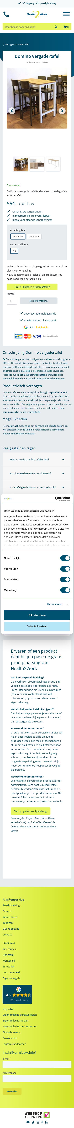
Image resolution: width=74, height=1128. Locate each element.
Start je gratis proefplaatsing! (30, 811)
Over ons (9, 943)
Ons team (8, 954)
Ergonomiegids (11, 978)
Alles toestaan (37, 615)
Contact (7, 934)
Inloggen (8, 922)
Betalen (7, 911)
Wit (14, 250)
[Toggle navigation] (66, 15)
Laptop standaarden (14, 1044)
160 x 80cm (18, 236)
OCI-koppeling (11, 928)
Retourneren (10, 917)
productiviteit (59, 392)
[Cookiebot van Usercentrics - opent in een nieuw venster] (55, 499)
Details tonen (55, 604)
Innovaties (9, 966)
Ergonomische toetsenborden (20, 1026)
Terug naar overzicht (16, 44)
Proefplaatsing (11, 905)
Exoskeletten (10, 1038)
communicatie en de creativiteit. (21, 411)
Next (62, 110)
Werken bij (9, 960)
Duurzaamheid (11, 972)
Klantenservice (13, 899)
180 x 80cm (34, 236)
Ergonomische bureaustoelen (20, 1014)
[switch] (65, 569)
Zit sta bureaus (11, 1032)
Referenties (9, 949)
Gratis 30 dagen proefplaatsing (32, 287)
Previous (11, 110)
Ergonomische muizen (15, 1020)
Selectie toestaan (37, 626)
